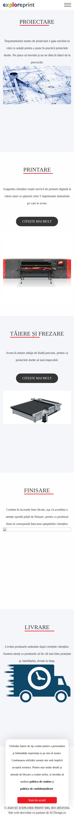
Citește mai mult (37, 221)
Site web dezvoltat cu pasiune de (37, 812)
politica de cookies (40, 781)
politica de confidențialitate (36, 788)
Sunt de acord (37, 800)
